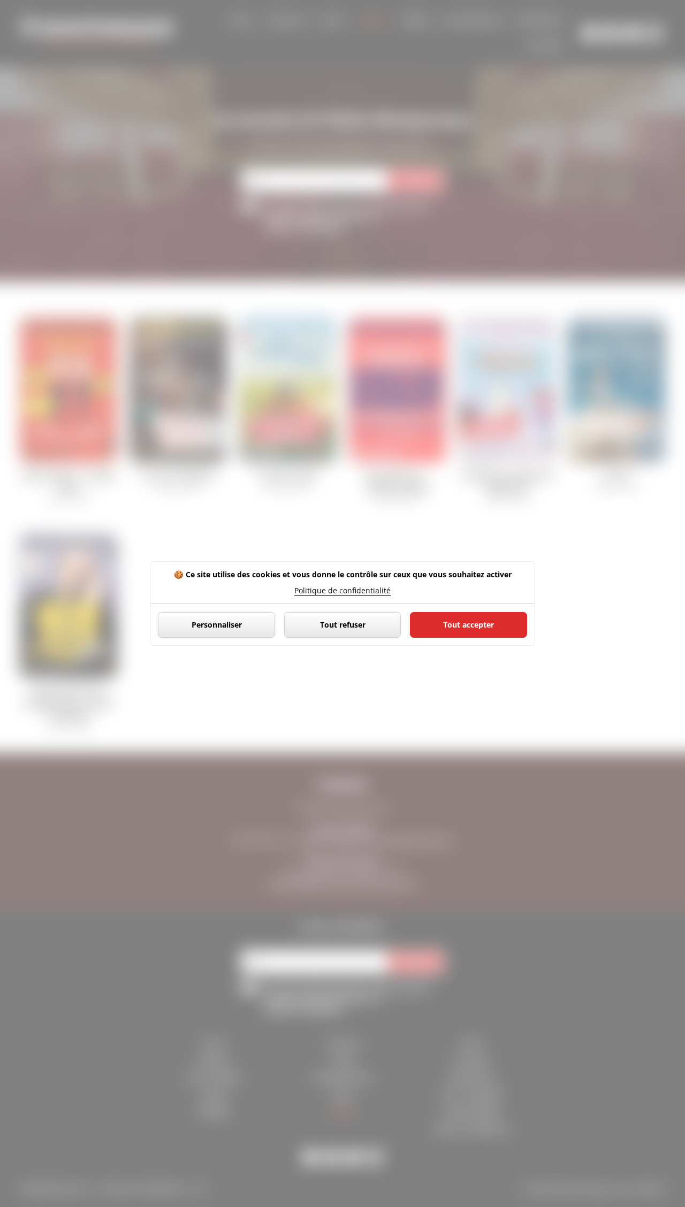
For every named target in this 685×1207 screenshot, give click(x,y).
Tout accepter (468, 625)
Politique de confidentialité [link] (342, 590)
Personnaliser (217, 625)
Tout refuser (343, 625)
